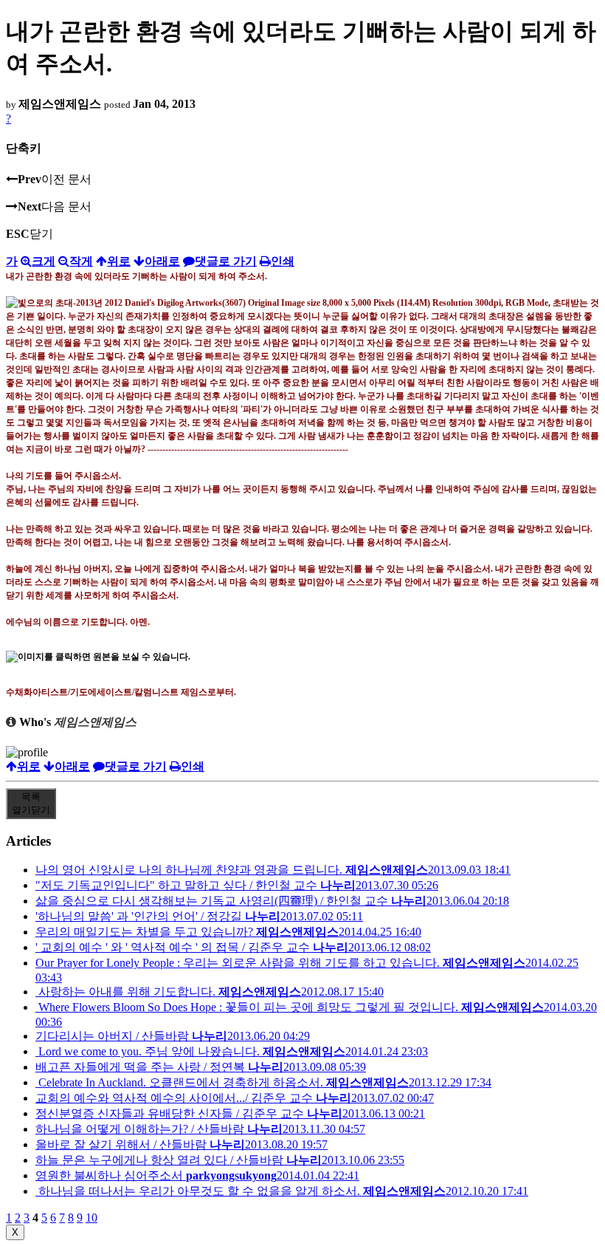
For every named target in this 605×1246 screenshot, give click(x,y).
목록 (31, 803)
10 (91, 1217)
